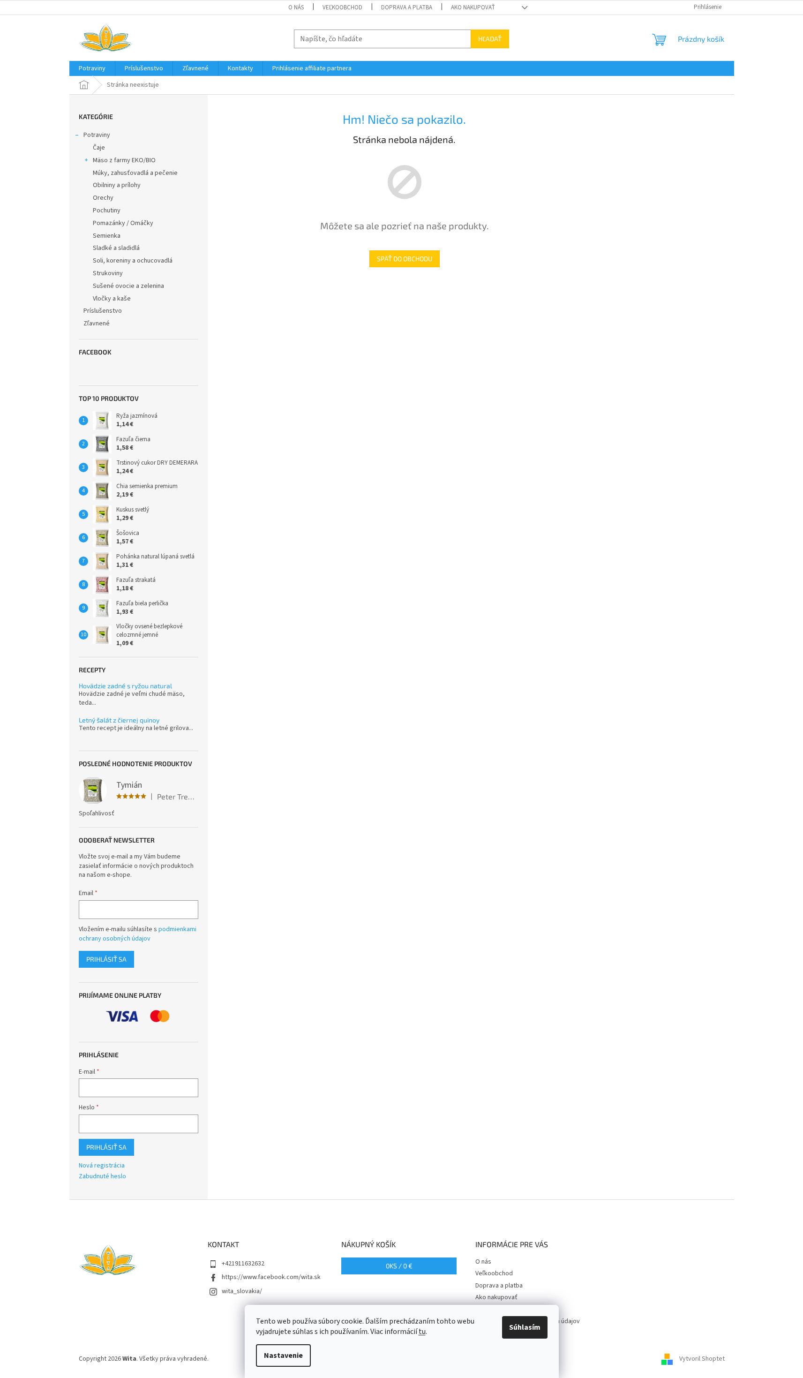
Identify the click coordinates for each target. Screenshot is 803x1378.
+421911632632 (243, 1263)
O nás (296, 7)
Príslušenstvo (102, 311)
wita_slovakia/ (242, 1291)
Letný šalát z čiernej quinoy (119, 719)
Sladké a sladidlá (116, 248)
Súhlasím (524, 1327)
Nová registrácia (102, 1165)
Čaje (99, 147)
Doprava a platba (406, 7)
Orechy (103, 198)
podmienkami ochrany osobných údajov (137, 934)
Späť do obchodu (404, 259)
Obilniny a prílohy (117, 185)
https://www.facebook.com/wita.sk (271, 1277)
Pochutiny (106, 210)
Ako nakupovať (473, 7)
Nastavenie (283, 1355)
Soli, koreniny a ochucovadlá (133, 260)
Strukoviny (108, 273)
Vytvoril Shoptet (702, 1358)
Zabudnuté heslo (102, 1176)
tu (422, 1331)
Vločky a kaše (112, 298)
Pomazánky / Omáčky (123, 223)
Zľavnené (96, 323)
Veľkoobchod (342, 7)
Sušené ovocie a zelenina (128, 286)
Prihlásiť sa (106, 959)
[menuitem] (92, 68)
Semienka (106, 236)
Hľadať (490, 39)
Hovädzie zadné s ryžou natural (125, 685)
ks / (399, 1266)
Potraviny (96, 135)
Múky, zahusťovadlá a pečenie (135, 173)
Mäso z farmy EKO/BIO (124, 160)
